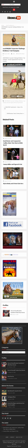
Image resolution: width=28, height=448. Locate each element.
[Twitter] (5, 12)
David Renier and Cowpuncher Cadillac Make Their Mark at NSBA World (13, 143)
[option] (10, 7)
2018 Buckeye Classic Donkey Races (15, 113)
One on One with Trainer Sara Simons (16, 370)
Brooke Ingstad (10, 102)
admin (13, 53)
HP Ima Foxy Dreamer (18, 102)
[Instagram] (7, 12)
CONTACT (12, 437)
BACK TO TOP (19, 437)
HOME (7, 437)
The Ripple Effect (12, 397)
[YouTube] (10, 12)
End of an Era (11, 376)
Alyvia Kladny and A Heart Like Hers (13, 183)
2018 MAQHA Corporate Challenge (11, 101)
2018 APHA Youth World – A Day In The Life (13, 107)
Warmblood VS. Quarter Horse (15, 391)
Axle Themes (18, 446)
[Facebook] (2, 12)
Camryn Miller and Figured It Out (9, 7)
